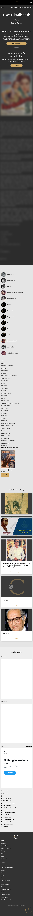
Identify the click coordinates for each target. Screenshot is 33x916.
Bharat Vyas (4, 385)
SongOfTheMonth (7, 814)
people (16, 638)
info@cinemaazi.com (20, 905)
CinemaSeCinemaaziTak (9, 796)
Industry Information (6, 878)
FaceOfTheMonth (7, 798)
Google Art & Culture (6, 889)
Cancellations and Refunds (8, 899)
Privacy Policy (4, 897)
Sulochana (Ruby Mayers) (15, 292)
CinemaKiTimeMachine (9, 812)
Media (2, 853)
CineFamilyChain (7, 821)
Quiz (2, 856)
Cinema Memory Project (7, 867)
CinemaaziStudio (7, 817)
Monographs (4, 887)
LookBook (5, 826)
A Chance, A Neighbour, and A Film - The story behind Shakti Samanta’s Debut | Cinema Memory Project (16, 565)
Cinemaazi (5, 793)
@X (2, 746)
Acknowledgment (5, 845)
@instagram (4, 656)
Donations (3, 843)
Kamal (9, 304)
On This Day (4, 892)
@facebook (4, 701)
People (3, 870)
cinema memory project (16, 572)
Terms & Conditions (6, 848)
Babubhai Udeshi (5, 395)
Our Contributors (5, 894)
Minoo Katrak (4, 445)
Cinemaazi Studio (5, 880)
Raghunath (4, 420)
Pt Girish (3, 390)
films (2, 7)
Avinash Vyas (4, 380)
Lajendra (10, 329)
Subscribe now (16, 43)
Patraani (5, 600)
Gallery (3, 851)
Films (2, 873)
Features (3, 862)
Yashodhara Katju (12, 353)
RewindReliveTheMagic (9, 803)
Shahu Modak (11, 280)
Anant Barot (12, 440)
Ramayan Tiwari (12, 341)
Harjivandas (4, 415)
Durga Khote (11, 347)
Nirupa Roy (10, 274)
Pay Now (16, 65)
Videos (3, 865)
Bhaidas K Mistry (5, 400)
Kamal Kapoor (11, 298)
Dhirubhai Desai (5, 405)
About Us (3, 840)
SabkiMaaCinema (7, 805)
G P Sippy (6, 633)
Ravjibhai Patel (5, 375)
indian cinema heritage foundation (21, 7)
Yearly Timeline (5, 884)
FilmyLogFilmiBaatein (8, 819)
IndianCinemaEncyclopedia (10, 807)
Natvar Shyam (16, 23)
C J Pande (10, 335)
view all (5, 475)
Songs (2, 875)
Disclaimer (4, 858)
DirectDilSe (6, 810)
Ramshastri (10, 323)
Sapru (9, 286)
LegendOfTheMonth (8, 824)
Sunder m (10, 311)
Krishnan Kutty (5, 410)
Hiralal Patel (4, 440)
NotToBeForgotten (7, 800)
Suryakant (10, 317)
